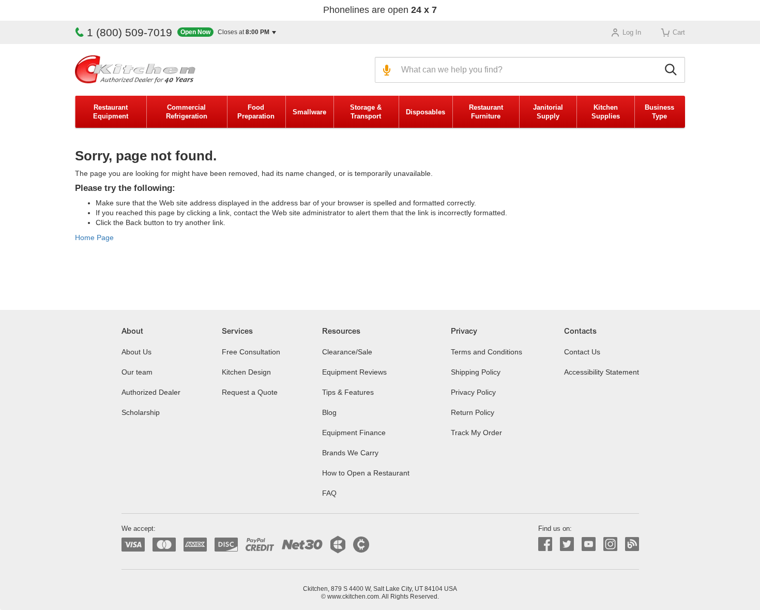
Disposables (425, 112)
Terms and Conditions (486, 352)
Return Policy (472, 412)
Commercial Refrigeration (186, 111)
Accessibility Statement (601, 372)
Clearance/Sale (347, 352)
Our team (137, 372)
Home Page (94, 237)
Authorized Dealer (150, 392)
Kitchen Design (246, 372)
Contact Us (582, 352)
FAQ (329, 493)
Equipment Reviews (354, 372)
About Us (136, 352)
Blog (329, 412)
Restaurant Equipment (110, 111)
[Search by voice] (385, 70)
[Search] (672, 70)
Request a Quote (250, 392)
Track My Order (476, 432)
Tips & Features (348, 392)
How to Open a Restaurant (365, 473)
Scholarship (140, 412)
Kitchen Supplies (605, 111)
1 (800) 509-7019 (129, 32)
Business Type (659, 111)
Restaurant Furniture (486, 111)
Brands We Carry (350, 453)
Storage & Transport (366, 111)
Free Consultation (251, 352)
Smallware (309, 112)
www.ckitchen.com (353, 596)
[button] (226, 32)
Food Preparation (256, 111)
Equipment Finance (354, 432)
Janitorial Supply (548, 111)
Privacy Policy (473, 392)
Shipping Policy (475, 372)
